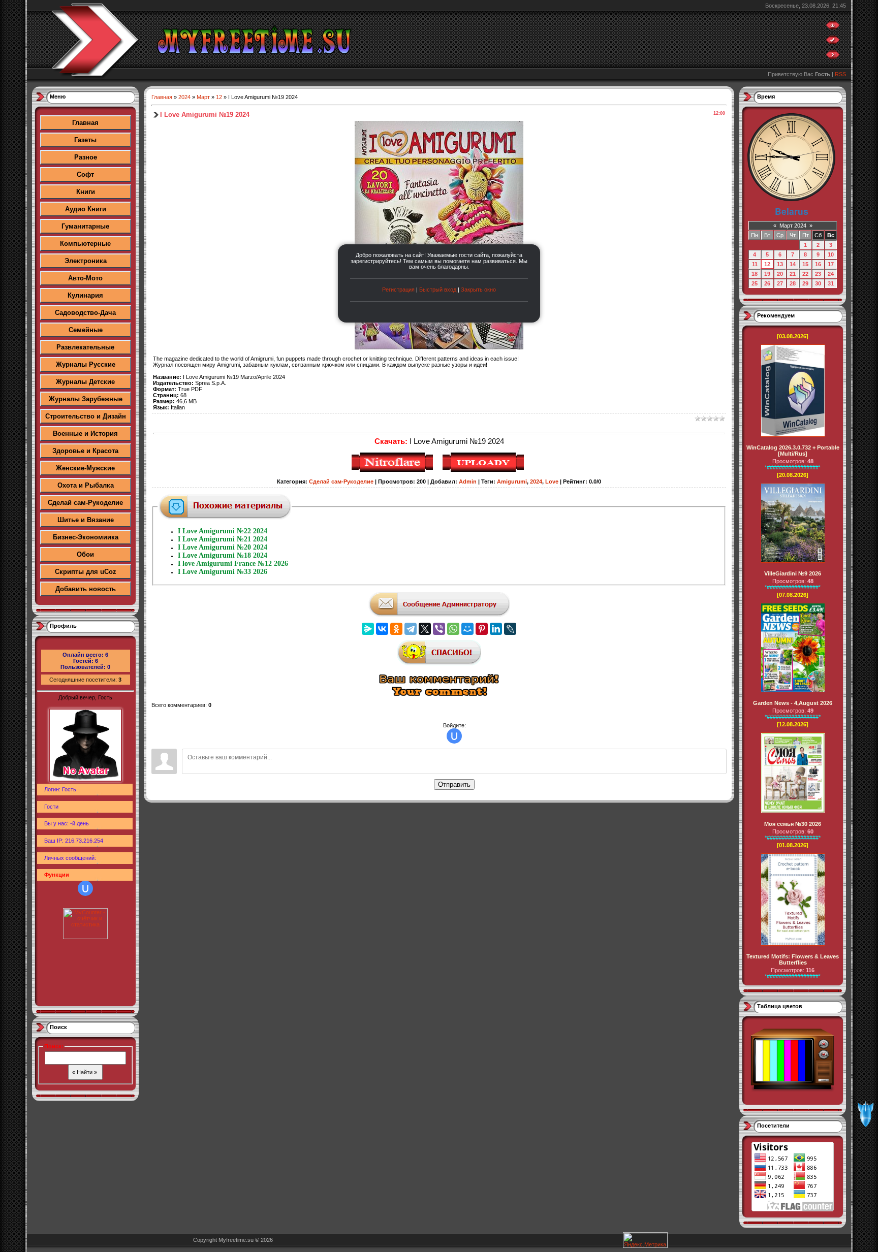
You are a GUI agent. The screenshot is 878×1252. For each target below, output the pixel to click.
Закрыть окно (478, 289)
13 (780, 264)
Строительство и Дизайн (85, 416)
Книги (85, 192)
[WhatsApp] (453, 629)
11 (755, 264)
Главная (85, 122)
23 (818, 274)
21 (793, 274)
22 (805, 274)
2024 (184, 97)
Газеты (85, 140)
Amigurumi (512, 481)
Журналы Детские (85, 382)
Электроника (86, 261)
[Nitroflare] (393, 470)
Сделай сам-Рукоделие (85, 502)
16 (818, 264)
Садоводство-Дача (85, 312)
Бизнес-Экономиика (85, 537)
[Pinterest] (482, 629)
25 (754, 283)
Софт (85, 174)
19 (767, 274)
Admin (468, 481)
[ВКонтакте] (382, 629)
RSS (840, 74)
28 (793, 283)
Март (203, 97)
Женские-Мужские (85, 468)
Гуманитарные (85, 226)
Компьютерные (85, 243)
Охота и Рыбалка (85, 485)
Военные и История (85, 433)
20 (780, 274)
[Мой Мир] (467, 629)
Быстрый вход (437, 289)
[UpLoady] (484, 470)
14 (793, 264)
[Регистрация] (833, 42)
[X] (425, 629)
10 (831, 254)
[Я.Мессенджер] (368, 629)
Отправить (454, 784)
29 (805, 283)
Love (551, 481)
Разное (85, 157)
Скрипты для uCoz (85, 571)
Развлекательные (85, 347)
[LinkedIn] (496, 629)
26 (767, 283)
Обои (85, 554)
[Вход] (833, 57)
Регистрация (398, 289)
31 (831, 283)
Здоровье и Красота (85, 451)
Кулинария (85, 295)
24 (831, 274)
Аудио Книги (85, 209)
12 (219, 97)
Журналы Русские (85, 364)
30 (818, 283)
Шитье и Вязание (85, 520)
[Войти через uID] (85, 888)
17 (831, 264)
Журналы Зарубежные (85, 399)
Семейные (86, 330)
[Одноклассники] (396, 629)
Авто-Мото (85, 278)
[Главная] (833, 27)
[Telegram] (410, 629)
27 (780, 283)
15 (805, 264)
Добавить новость (85, 589)
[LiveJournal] (510, 629)
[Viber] (439, 629)
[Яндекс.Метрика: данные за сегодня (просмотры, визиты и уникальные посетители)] (645, 1240)
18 (754, 274)
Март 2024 (792, 225)
